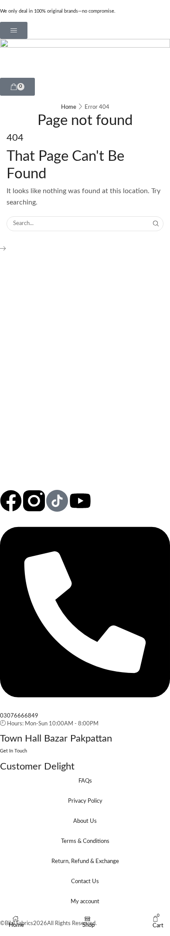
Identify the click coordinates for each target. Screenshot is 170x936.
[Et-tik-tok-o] (57, 501)
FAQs (85, 781)
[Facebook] (11, 501)
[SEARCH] (156, 223)
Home (68, 107)
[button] (13, 30)
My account (85, 902)
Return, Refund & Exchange (85, 861)
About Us (85, 821)
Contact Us (85, 881)
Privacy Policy (85, 801)
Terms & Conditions (85, 841)
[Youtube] (80, 501)
